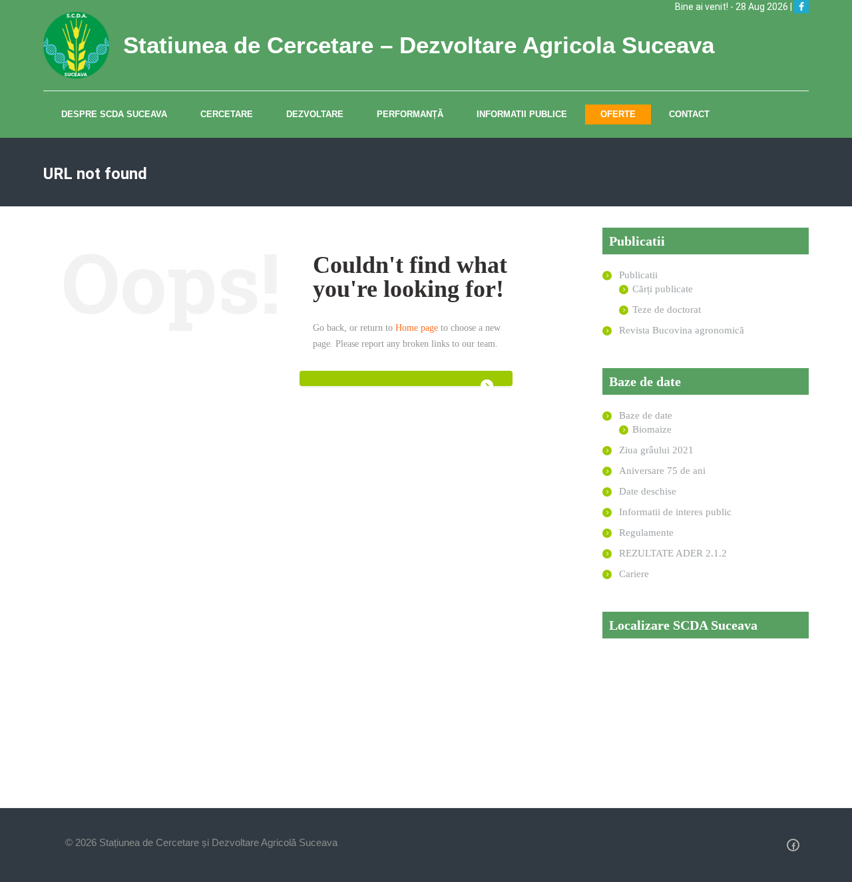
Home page (416, 328)
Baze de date (645, 415)
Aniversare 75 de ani (662, 470)
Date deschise (647, 491)
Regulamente (646, 532)
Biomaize (652, 429)
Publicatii (638, 275)
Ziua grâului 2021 (656, 450)
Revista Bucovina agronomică (681, 330)
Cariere (634, 573)
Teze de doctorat (666, 309)
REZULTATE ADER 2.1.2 (673, 553)
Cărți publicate (662, 289)
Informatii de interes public (675, 512)
